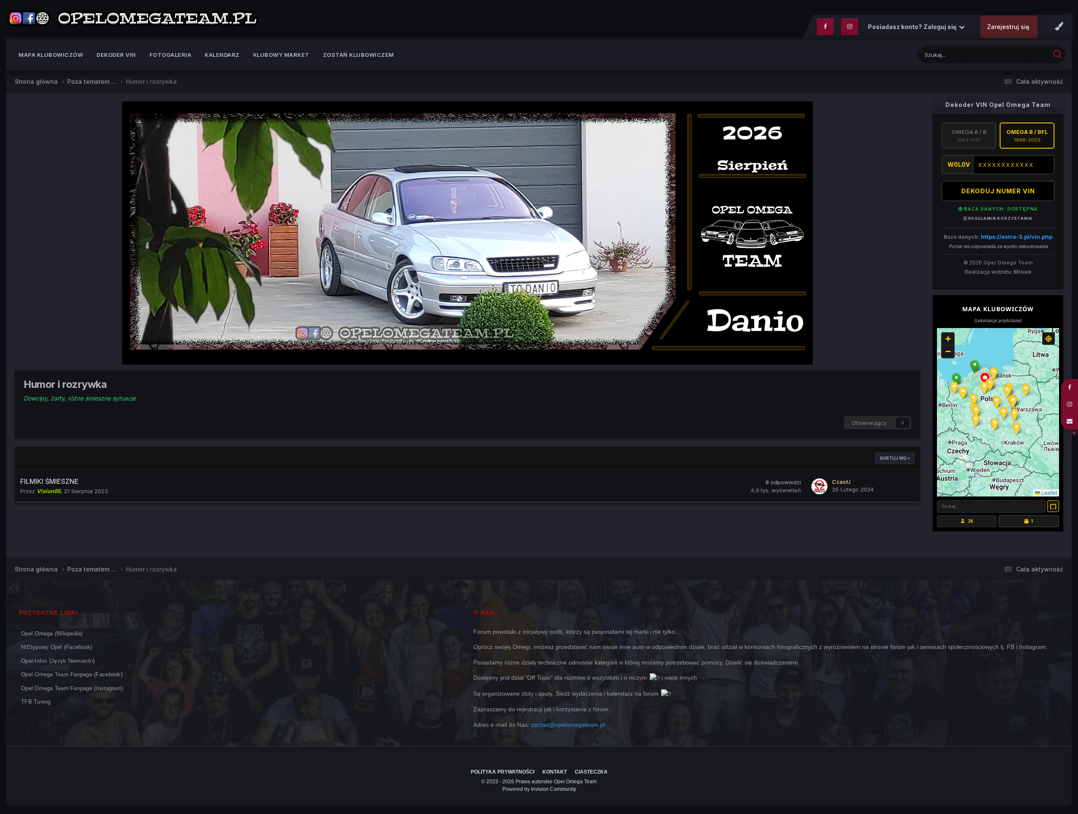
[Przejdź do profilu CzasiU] (819, 486)
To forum (1027, 54)
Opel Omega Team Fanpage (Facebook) (72, 674)
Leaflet (1048, 492)
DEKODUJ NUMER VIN (998, 191)
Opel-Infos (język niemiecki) (58, 661)
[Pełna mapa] (1053, 506)
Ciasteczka (591, 772)
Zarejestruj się (1008, 26)
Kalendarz (222, 54)
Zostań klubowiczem (358, 54)
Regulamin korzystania (1000, 218)
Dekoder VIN (116, 54)
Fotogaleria (170, 54)
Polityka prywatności (502, 772)
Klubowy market (281, 54)
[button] (975, 367)
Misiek (1022, 272)
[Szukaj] (1057, 53)
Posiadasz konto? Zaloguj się (913, 26)
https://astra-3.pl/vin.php (1016, 236)
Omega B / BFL (1027, 135)
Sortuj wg (893, 458)
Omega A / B (969, 135)
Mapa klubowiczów (51, 54)
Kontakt (554, 772)
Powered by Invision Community (539, 789)
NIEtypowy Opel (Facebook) (57, 647)
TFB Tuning (36, 702)
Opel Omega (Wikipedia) (52, 633)
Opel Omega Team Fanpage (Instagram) (72, 688)
